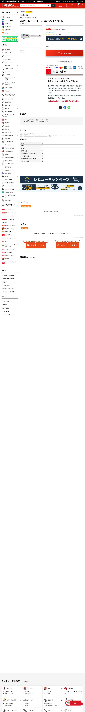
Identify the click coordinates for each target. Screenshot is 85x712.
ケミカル (7, 170)
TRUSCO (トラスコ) (10, 238)
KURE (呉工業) (8, 252)
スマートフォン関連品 (10, 189)
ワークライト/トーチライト (10, 115)
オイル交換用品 (8, 160)
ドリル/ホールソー (9, 135)
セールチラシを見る (67, 244)
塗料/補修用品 (8, 167)
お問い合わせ (72, 1)
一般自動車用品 (9, 151)
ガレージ (7, 129)
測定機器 (7, 91)
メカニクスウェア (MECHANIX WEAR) (11, 245)
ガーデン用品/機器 (9, 182)
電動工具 (7, 108)
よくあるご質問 (80, 1)
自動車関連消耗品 (9, 148)
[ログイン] (66, 5)
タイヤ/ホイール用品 (9, 157)
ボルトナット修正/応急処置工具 (10, 83)
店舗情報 (58, 1)
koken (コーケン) (9, 228)
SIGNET (26, 134)
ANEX (6, 222)
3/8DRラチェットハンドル (41, 136)
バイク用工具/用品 (9, 141)
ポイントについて (55, 32)
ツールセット (8, 49)
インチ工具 (7, 75)
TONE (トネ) (8, 231)
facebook (64, 107)
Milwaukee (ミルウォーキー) (11, 262)
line (68, 107)
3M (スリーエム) (9, 235)
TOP (21, 134)
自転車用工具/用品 (9, 145)
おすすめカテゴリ (9, 192)
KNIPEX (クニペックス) (10, 225)
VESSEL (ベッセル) (9, 249)
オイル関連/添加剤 (9, 164)
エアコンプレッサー (9, 99)
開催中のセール (35, 244)
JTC (6, 241)
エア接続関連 (8, 102)
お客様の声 (7, 30)
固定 (50, 136)
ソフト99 (7, 258)
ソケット (7, 56)
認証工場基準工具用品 (10, 196)
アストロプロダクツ (9, 209)
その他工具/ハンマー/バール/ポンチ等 (10, 95)
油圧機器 (7, 126)
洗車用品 (7, 154)
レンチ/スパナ (8, 59)
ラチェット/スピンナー (10, 52)
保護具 (6, 176)
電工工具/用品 (8, 111)
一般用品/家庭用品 (9, 186)
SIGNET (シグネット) (10, 216)
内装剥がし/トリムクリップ (10, 78)
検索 (53, 5)
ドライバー (7, 65)
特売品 (6, 33)
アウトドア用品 (8, 179)
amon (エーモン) (9, 255)
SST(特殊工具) (8, 87)
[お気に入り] (72, 5)
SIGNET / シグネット (24, 23)
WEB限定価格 (29, 11)
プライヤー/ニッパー (9, 68)
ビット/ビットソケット (9, 62)
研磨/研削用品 (8, 132)
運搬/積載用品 (8, 173)
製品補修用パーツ (9, 200)
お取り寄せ (23, 11)
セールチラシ (8, 26)
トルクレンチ (8, 71)
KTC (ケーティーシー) (10, 212)
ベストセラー (8, 23)
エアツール (7, 105)
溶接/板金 (7, 138)
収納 (6, 119)
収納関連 (7, 123)
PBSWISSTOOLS (9, 219)
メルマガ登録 (65, 1)
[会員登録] (60, 5)
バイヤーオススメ (9, 20)
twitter (60, 107)
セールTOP (7, 17)
